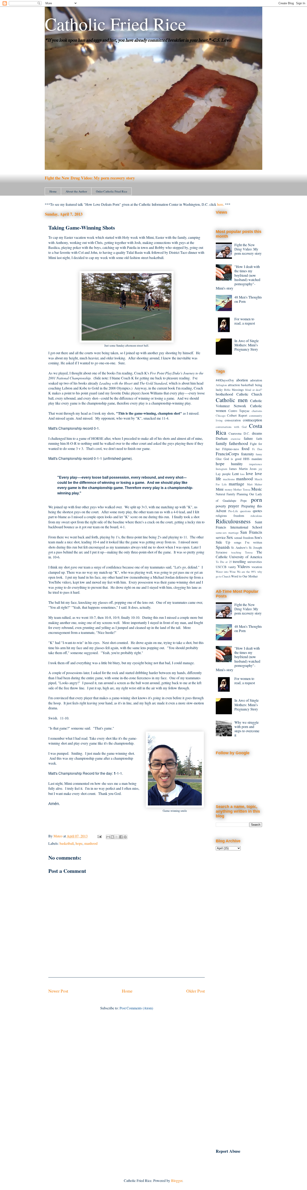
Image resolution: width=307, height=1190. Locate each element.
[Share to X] (116, 837)
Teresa (249, 552)
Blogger (176, 1180)
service (221, 537)
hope (79, 843)
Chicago (220, 416)
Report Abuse (228, 1151)
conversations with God (231, 427)
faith (259, 438)
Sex (230, 537)
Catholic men (232, 400)
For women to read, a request (244, 320)
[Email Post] (99, 836)
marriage (236, 484)
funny (259, 454)
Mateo (58, 836)
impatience (255, 464)
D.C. (247, 433)
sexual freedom (244, 537)
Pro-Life (233, 511)
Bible (227, 390)
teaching (236, 552)
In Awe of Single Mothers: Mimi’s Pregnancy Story (246, 345)
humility (237, 463)
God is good (232, 459)
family (221, 443)
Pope (243, 500)
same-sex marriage (227, 533)
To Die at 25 (224, 562)
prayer (233, 506)
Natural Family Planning (232, 494)
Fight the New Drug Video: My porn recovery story (90, 178)
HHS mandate (252, 459)
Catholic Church (249, 394)
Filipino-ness (230, 449)
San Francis (251, 532)
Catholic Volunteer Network (239, 403)
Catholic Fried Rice (115, 23)
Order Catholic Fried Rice (111, 191)
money (228, 489)
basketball (67, 843)
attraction (234, 385)
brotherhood (224, 394)
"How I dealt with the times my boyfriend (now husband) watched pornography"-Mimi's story (238, 277)
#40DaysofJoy (225, 380)
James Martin (238, 469)
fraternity (247, 453)
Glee (219, 459)
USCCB (221, 567)
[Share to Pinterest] (125, 837)
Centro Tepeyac (239, 411)
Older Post (195, 991)
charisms (257, 411)
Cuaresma (235, 433)
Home (53, 191)
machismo (229, 479)
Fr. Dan (257, 449)
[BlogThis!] (112, 837)
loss (242, 474)
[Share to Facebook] (121, 837)
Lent (235, 473)
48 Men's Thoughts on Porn (248, 299)
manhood (91, 843)
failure (248, 438)
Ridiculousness (233, 521)
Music (256, 489)
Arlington (221, 385)
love (249, 473)
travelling (239, 561)
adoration (256, 380)
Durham (221, 438)
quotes (257, 510)
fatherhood (238, 443)
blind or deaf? (253, 390)
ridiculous (256, 516)
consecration (233, 420)
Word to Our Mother (244, 576)
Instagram (221, 469)
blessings (238, 389)
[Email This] (108, 837)
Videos (243, 566)
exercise (235, 439)
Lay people (223, 474)
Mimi (219, 489)
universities (254, 562)
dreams (257, 433)
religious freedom (230, 515)
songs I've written (248, 542)
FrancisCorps (227, 453)
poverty (221, 506)
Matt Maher (254, 484)
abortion (242, 380)
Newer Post (58, 991)
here (220, 204)
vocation (256, 567)
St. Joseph (255, 547)
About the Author (76, 191)
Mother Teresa (241, 489)
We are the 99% (246, 572)
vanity (232, 567)
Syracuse (221, 552)
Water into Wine (226, 572)
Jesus (253, 469)
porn (256, 499)
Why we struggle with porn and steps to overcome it (246, 729)
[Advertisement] (239, 927)
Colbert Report (237, 415)
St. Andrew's (239, 547)
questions (245, 511)
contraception (252, 420)
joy (260, 469)
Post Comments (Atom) (136, 1008)
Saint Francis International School (239, 524)
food (245, 448)
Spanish (223, 547)
